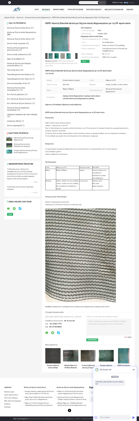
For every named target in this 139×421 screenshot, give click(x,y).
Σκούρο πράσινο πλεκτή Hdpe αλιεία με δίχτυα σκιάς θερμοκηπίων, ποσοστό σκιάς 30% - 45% (53, 367)
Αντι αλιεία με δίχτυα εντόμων (19, 99)
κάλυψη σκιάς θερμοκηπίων (84, 306)
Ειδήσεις (130, 9)
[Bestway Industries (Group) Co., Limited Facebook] (10, 2)
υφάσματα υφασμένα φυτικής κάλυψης (22, 114)
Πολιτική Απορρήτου (20, 419)
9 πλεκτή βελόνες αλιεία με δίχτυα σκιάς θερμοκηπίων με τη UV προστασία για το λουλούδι (88, 367)
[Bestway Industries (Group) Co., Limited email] (9, 209)
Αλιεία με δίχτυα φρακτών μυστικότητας (17, 49)
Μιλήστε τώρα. (118, 2)
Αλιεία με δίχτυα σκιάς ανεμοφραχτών (16, 89)
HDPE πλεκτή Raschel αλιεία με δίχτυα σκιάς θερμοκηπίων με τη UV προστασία (61, 63)
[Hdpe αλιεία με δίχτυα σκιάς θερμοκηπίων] (9, 139)
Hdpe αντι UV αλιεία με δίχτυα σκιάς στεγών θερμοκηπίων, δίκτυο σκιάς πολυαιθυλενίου (71, 392)
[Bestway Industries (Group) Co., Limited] (16, 9)
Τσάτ (84, 61)
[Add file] (96, 417)
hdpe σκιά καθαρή (14, 59)
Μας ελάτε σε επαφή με (114, 9)
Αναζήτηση (102, 2)
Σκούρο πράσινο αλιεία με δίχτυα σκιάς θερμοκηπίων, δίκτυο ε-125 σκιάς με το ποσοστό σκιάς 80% (106, 367)
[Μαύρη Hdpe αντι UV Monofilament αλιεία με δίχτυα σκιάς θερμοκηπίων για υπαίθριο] (70, 355)
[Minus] (133, 369)
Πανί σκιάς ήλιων (14, 70)
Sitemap (7, 407)
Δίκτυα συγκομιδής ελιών (17, 83)
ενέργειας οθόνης (14, 121)
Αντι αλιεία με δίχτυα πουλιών (19, 103)
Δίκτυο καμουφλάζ (14, 125)
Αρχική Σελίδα (9, 17)
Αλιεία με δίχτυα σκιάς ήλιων (18, 28)
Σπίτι (37, 9)
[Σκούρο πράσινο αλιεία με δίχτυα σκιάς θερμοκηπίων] (9, 151)
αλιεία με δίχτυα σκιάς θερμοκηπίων (38, 17)
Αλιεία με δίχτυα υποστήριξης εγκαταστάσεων (19, 64)
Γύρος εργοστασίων (75, 9)
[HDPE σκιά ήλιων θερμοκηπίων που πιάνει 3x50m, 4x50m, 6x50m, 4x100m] (123, 355)
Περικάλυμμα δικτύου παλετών (19, 79)
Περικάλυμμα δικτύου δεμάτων (19, 74)
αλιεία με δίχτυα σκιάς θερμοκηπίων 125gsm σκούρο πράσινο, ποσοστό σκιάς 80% (72, 398)
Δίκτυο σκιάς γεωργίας (16, 43)
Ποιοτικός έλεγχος (93, 9)
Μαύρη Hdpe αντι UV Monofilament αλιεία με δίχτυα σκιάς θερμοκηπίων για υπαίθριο (70, 367)
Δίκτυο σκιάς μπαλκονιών (17, 54)
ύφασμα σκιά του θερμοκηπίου (63, 306)
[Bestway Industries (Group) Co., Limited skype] (21, 208)
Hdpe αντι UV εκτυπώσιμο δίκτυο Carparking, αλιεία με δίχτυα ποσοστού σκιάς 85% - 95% (39, 404)
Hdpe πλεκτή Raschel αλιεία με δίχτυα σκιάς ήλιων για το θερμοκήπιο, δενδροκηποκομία (38, 398)
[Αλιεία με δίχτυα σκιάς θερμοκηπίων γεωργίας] (9, 145)
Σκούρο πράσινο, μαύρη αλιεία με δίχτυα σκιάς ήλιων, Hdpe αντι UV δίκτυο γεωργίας (39, 392)
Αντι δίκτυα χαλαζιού (15, 94)
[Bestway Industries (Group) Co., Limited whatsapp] (15, 209)
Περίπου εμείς (58, 9)
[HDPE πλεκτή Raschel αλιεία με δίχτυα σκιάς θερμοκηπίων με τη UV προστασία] (60, 39)
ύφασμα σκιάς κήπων (102, 306)
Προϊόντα (46, 9)
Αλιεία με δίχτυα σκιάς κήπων (19, 39)
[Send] (133, 417)
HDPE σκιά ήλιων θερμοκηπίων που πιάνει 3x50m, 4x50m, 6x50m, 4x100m (124, 367)
